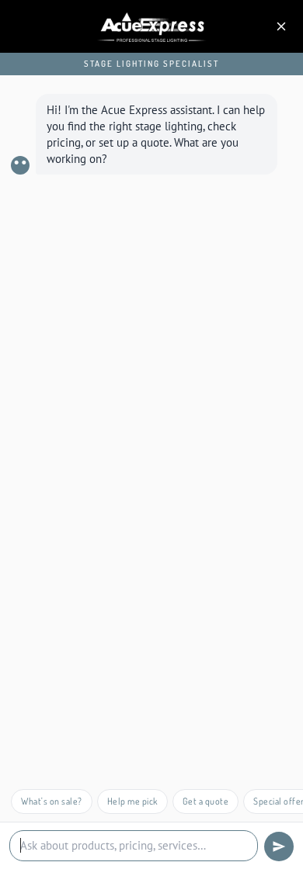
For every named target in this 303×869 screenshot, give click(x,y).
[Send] (279, 846)
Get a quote (206, 801)
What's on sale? (51, 801)
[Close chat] (281, 26)
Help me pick (132, 801)
